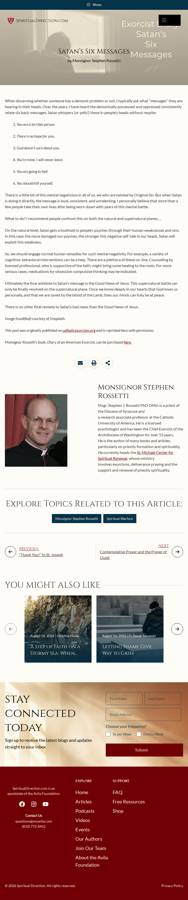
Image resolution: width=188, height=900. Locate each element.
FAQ (117, 792)
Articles (83, 801)
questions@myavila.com (33, 821)
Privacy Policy (172, 886)
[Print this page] (94, 363)
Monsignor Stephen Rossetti (76, 518)
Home (81, 792)
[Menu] (170, 20)
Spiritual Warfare (120, 518)
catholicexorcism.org (79, 330)
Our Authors (88, 839)
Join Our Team (90, 848)
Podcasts (84, 811)
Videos (82, 820)
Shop (118, 811)
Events (82, 829)
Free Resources (129, 801)
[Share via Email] (80, 363)
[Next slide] (177, 629)
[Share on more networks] (107, 363)
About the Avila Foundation (91, 861)
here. (127, 342)
